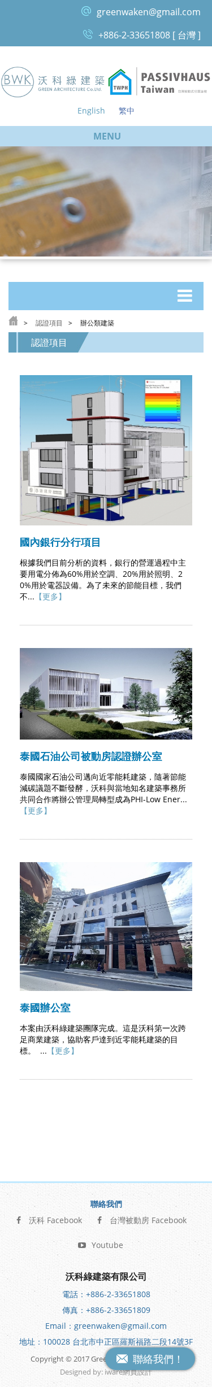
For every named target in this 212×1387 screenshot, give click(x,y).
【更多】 (50, 596)
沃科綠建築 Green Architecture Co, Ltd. (53, 82)
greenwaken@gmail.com (149, 12)
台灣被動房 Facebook (148, 1220)
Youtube (107, 1245)
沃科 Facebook (55, 1220)
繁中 (127, 110)
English (91, 110)
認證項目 (49, 323)
